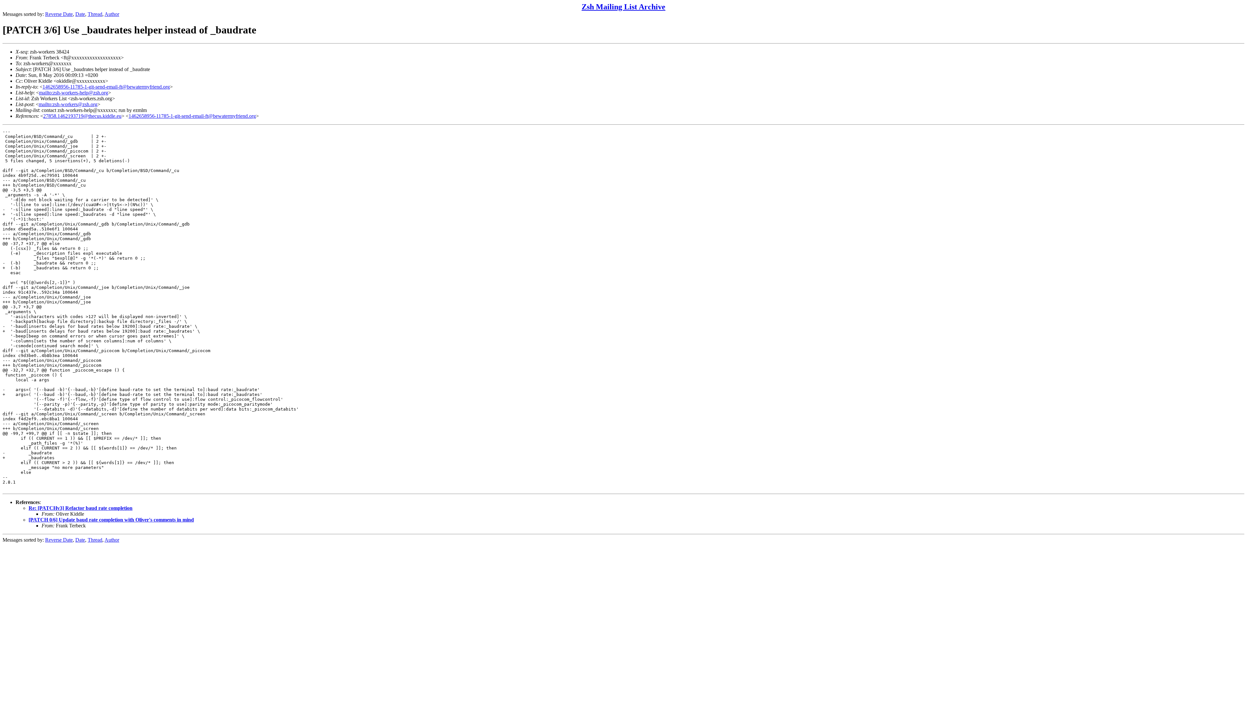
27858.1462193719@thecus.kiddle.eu (82, 116)
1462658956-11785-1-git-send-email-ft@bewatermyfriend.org (106, 87)
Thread (95, 14)
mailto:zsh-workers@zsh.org (68, 104)
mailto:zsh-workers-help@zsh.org (73, 92)
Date (80, 14)
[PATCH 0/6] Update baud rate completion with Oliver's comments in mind (111, 520)
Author (112, 14)
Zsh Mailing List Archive (623, 7)
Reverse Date (59, 14)
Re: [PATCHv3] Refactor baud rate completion (80, 508)
